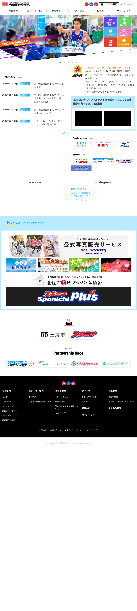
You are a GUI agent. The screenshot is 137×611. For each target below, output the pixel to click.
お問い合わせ (55, 430)
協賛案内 (101, 11)
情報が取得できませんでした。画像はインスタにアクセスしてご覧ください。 (80, 194)
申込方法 (32, 397)
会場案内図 (60, 401)
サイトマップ (92, 430)
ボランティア (124, 11)
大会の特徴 (7, 401)
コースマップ (7, 406)
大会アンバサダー (9, 411)
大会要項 (6, 397)
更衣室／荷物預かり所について (121, 401)
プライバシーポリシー (73, 430)
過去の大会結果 (8, 420)
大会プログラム (61, 413)
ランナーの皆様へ (62, 397)
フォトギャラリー (9, 415)
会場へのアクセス (89, 397)
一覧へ (62, 133)
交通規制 (85, 401)
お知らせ (43, 430)
